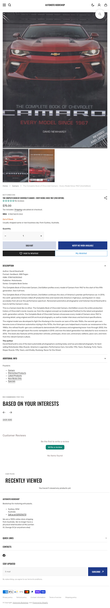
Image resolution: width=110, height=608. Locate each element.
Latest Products (15, 376)
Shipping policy (70, 597)
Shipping (18, 209)
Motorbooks (9, 195)
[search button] (9, 5)
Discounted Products (17, 373)
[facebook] (4, 555)
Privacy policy (7, 597)
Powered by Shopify (40, 603)
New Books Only (15, 378)
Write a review (55, 447)
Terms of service (55, 597)
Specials (11, 381)
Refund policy (21, 597)
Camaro (11, 370)
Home (5, 186)
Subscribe (94, 571)
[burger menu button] (4, 5)
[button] (92, 5)
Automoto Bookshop (20, 603)
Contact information (38, 597)
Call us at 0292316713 (17, 514)
